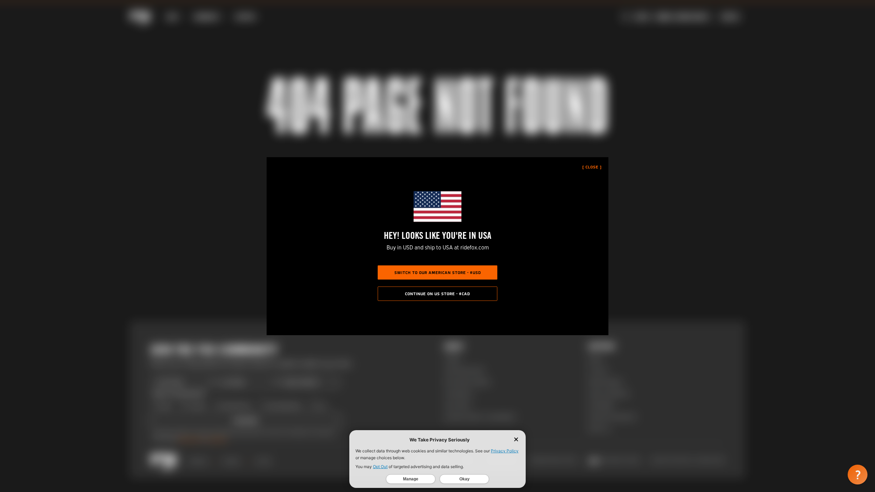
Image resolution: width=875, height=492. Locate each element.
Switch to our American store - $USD (437, 273)
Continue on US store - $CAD (437, 294)
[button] (857, 474)
